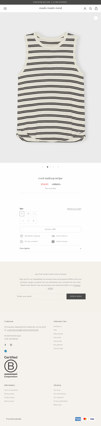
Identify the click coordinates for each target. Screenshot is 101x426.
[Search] (90, 8)
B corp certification (61, 401)
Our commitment (60, 394)
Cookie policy (9, 397)
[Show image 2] (50, 167)
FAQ (55, 330)
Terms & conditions (11, 390)
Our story (57, 390)
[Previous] (42, 166)
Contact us (58, 326)
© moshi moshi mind (13, 419)
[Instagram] (11, 344)
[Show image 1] (47, 167)
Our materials (59, 397)
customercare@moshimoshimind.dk (22, 330)
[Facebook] (5, 344)
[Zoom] (96, 18)
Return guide (58, 334)
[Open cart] (96, 8)
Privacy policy (9, 394)
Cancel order (58, 348)
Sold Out (50, 229)
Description (25, 248)
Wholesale (57, 405)
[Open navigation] (5, 8)
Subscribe (76, 296)
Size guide (57, 337)
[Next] (58, 166)
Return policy (9, 401)
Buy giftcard (58, 345)
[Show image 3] (53, 167)
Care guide (58, 341)
